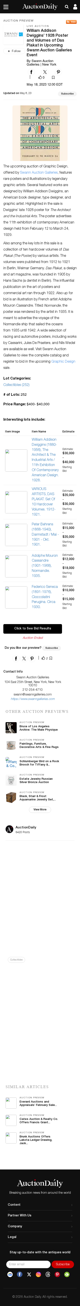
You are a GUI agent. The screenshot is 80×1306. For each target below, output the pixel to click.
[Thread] (47, 1274)
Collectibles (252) (16, 385)
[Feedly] (67, 1274)
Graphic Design (63, 362)
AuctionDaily (26, 827)
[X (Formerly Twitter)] (29, 1274)
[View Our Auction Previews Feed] (71, 22)
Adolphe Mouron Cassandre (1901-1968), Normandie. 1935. (45, 566)
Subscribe (67, 94)
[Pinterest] (57, 1274)
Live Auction (38, 26)
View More (40, 809)
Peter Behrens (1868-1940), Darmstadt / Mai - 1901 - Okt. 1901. (45, 535)
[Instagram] (38, 1274)
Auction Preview (18, 21)
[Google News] (10, 1274)
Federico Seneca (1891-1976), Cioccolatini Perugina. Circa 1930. (45, 597)
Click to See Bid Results (32, 628)
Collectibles (16, 960)
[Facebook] (19, 1274)
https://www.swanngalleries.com (33, 699)
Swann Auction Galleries (39, 173)
